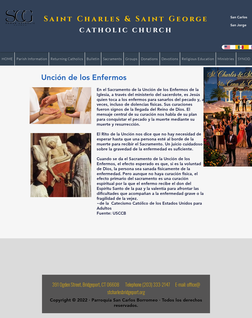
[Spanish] (242, 47)
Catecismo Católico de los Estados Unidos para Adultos (149, 206)
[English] (228, 47)
